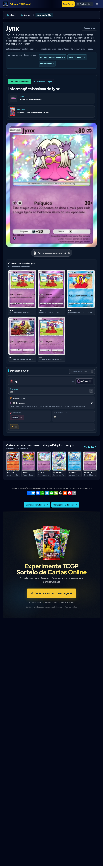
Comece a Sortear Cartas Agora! (53, 593)
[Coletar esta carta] (19, 81)
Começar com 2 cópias (63, 505)
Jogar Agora (68, 4)
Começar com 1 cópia (35, 505)
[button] (84, 4)
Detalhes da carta (77, 57)
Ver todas (89, 447)
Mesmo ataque (47, 64)
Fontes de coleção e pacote (52, 57)
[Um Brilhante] (14, 426)
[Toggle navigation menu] (97, 4)
